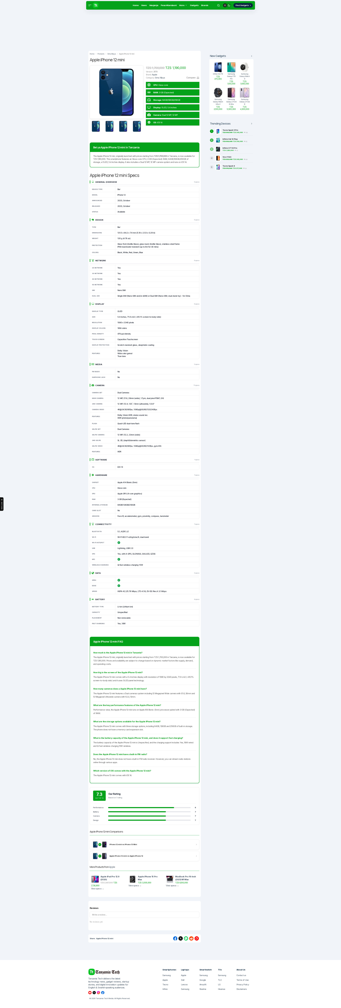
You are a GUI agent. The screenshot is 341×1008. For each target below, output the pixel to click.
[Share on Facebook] (175, 938)
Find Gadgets (242, 5)
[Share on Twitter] (180, 938)
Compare (191, 77)
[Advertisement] (80, 29)
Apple (112, 866)
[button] (90, 5)
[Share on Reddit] (191, 938)
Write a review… (99, 915)
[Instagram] (98, 992)
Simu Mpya (160, 77)
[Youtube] (90, 992)
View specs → (97, 888)
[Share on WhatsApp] (186, 938)
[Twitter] (94, 992)
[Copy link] (196, 938)
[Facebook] (103, 992)
